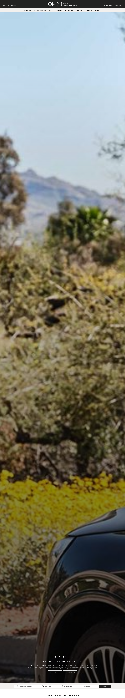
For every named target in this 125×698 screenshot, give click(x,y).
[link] (109, 5)
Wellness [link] (59, 10)
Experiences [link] (69, 10)
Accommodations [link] (40, 10)
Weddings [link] (88, 10)
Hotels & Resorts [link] (12, 5)
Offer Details (55, 672)
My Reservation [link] (108, 5)
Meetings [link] (79, 10)
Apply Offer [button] (70, 672)
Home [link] (4, 5)
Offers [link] (97, 10)
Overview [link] (27, 10)
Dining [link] (51, 10)
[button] (118, 5)
